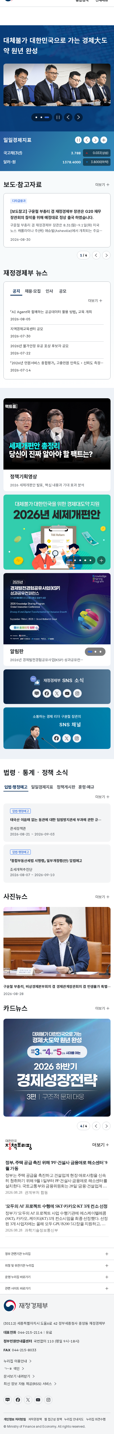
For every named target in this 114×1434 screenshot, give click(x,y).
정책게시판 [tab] (66, 787)
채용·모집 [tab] (33, 291)
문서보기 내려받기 (17, 1376)
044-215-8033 (24, 1350)
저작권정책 (35, 1419)
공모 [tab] (63, 291)
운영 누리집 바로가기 (17, 1277)
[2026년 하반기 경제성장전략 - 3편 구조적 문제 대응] (57, 1068)
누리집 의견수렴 (96, 1419)
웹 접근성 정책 (53, 1419)
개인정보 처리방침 (15, 1419)
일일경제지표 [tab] (42, 787)
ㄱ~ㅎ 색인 (12, 1368)
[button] (37, 117)
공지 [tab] (17, 292)
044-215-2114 (30, 1332)
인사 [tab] (49, 291)
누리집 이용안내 (15, 1361)
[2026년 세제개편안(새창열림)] (57, 532)
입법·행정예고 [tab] (16, 788)
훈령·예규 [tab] (86, 787)
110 (50, 1341)
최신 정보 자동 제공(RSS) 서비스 (28, 1384)
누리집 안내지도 (74, 1419)
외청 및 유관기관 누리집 (19, 1265)
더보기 (100, 185)
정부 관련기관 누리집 (17, 1254)
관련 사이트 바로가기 (17, 1288)
